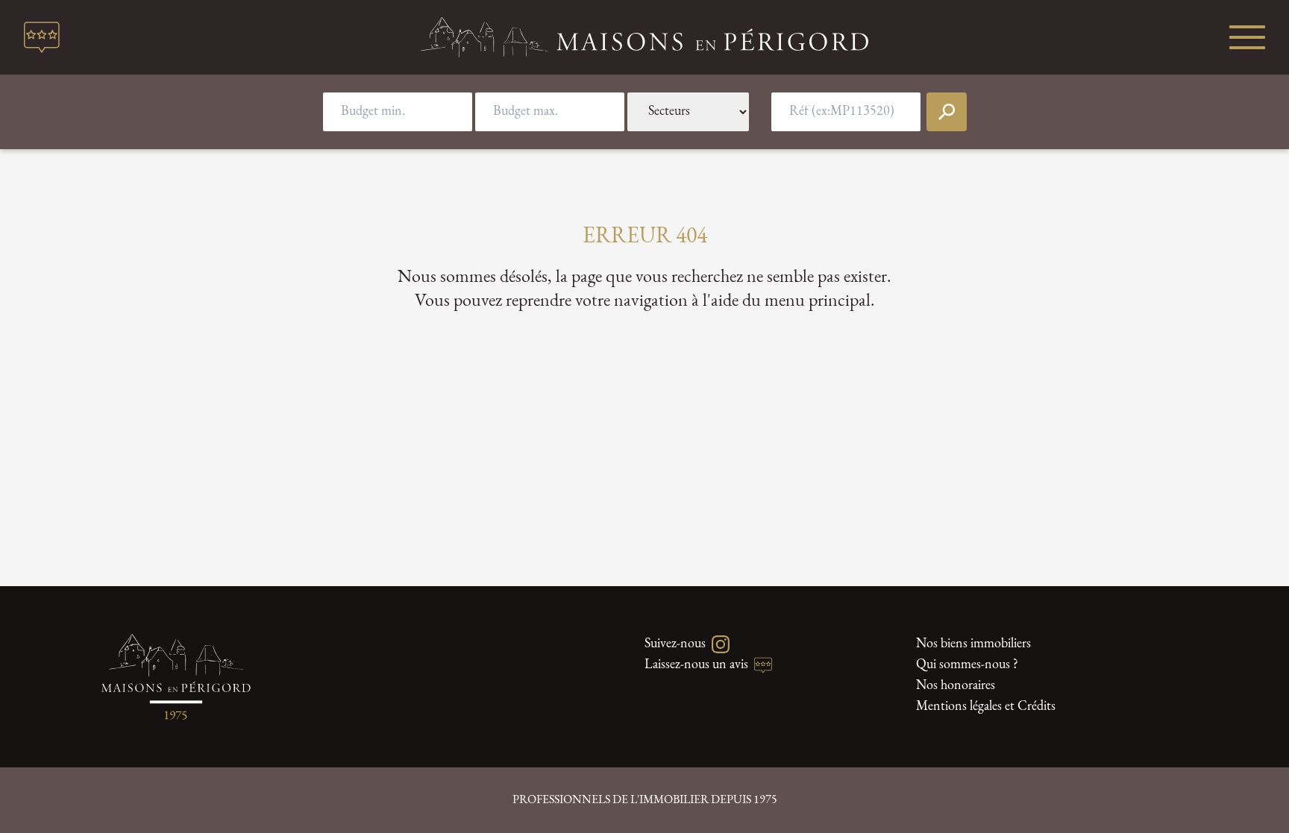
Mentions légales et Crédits (986, 707)
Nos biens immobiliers (973, 644)
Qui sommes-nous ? (967, 665)
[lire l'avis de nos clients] (42, 37)
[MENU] (1247, 37)
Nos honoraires (955, 686)
